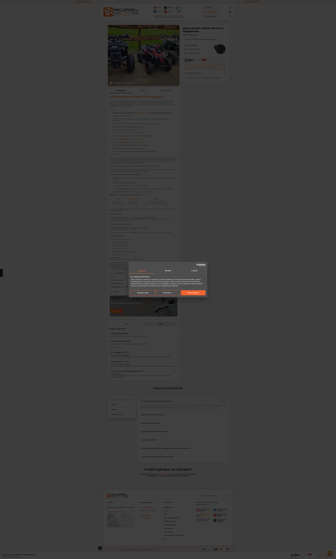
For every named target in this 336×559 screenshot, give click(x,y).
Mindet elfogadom (193, 292)
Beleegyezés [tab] (142, 271)
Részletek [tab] (168, 270)
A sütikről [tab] (194, 270)
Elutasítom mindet (142, 292)
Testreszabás (167, 292)
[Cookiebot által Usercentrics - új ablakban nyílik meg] (197, 265)
